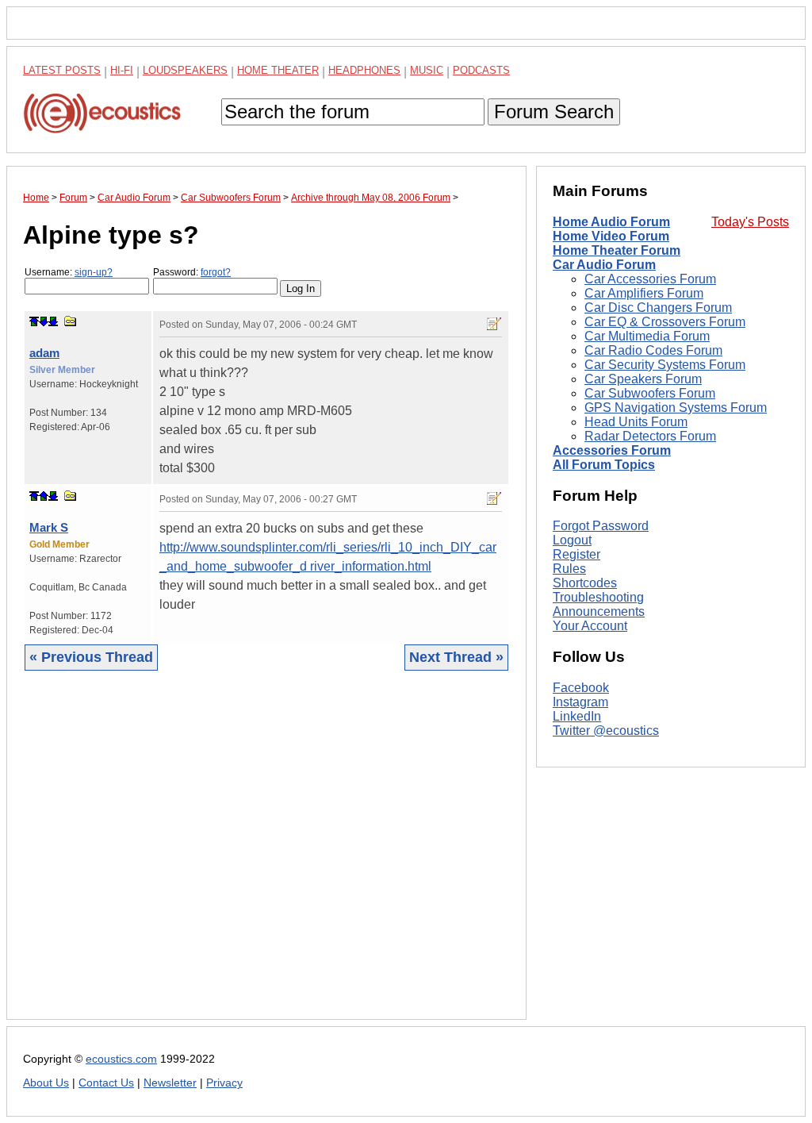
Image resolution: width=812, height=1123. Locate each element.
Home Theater (278, 70)
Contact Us (106, 1083)
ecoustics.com (121, 1059)
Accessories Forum (612, 450)
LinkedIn (577, 716)
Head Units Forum (636, 422)
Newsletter (170, 1083)
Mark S (48, 527)
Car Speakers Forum (643, 379)
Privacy (224, 1083)
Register (576, 554)
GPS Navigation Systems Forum (675, 407)
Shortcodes (585, 583)
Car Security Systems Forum (664, 364)
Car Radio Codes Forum (653, 350)
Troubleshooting (598, 597)
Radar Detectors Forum (650, 436)
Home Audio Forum (611, 222)
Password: (192, 272)
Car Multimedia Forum (647, 336)
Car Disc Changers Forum (658, 307)
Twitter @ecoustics (606, 730)
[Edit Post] (494, 323)
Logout (572, 540)
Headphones (364, 70)
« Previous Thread (91, 657)
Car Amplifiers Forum (643, 293)
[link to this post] (71, 321)
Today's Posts (750, 222)
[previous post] (43, 496)
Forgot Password (601, 526)
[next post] (43, 321)
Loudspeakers (185, 70)
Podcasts (481, 70)
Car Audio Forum (604, 264)
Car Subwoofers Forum (649, 393)
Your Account (590, 626)
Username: (69, 272)
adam (44, 353)
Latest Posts (62, 70)
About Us (46, 1083)
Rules (569, 568)
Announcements (599, 611)
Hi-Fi (121, 70)
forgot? (216, 272)
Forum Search (554, 111)
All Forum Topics (604, 464)
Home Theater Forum (616, 250)
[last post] (53, 321)
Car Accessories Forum (650, 279)
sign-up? (94, 272)
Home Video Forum (611, 236)
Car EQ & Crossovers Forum (664, 322)
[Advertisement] (266, 857)
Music (426, 70)
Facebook (581, 687)
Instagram (580, 702)
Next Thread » (456, 657)
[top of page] (34, 321)
